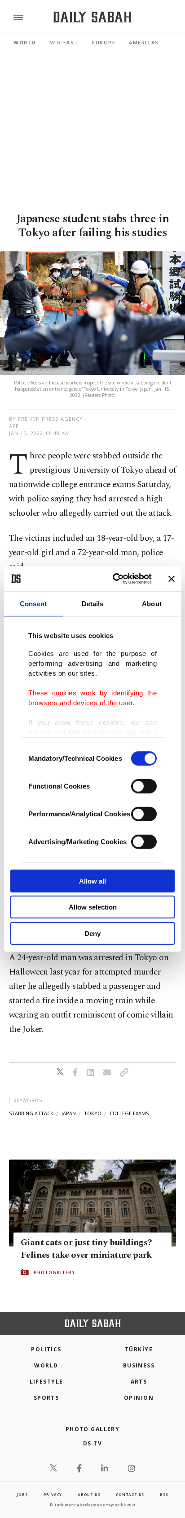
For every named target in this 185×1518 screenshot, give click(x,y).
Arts (139, 1381)
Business (139, 1365)
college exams (129, 1113)
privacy (53, 1494)
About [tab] (152, 603)
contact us (130, 1494)
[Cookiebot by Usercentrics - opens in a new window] (114, 579)
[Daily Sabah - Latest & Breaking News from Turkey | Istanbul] (92, 17)
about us (89, 1494)
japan (69, 1113)
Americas (144, 42)
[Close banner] (171, 579)
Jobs (22, 1494)
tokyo (92, 1113)
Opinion (139, 1398)
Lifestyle (46, 1381)
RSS (164, 1494)
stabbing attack (31, 1113)
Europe (103, 42)
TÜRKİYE (139, 1349)
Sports (46, 1398)
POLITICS (46, 1349)
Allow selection (93, 907)
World (24, 42)
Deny (92, 933)
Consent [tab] (33, 603)
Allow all (92, 880)
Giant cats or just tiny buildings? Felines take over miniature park (86, 1249)
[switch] (144, 786)
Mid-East (64, 42)
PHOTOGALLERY (54, 1272)
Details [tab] (93, 603)
